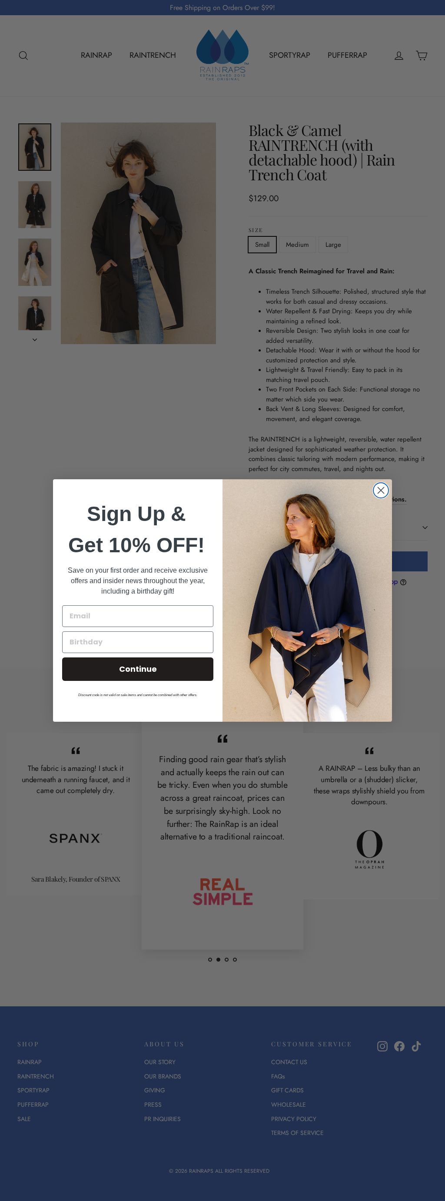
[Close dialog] (381, 490)
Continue (138, 669)
